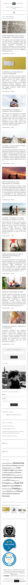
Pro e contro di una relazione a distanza (11, 182)
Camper (9, 468)
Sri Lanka (11, 486)
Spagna (4, 486)
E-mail (3, 398)
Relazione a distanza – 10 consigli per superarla (12, 110)
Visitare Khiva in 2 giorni (8, 426)
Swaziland (9, 488)
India (16, 475)
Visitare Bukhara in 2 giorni (8, 428)
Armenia (4, 463)
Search (14, 357)
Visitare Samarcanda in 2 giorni (9, 435)
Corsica (20, 470)
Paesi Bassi (17, 480)
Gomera (12, 475)
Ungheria (4, 491)
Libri (8, 480)
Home (3, 16)
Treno (21, 488)
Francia (18, 472)
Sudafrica (18, 485)
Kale (9, 582)
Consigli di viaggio (8, 470)
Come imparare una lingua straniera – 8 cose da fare (13, 36)
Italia (13, 477)
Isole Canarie (7, 477)
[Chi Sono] (14, 377)
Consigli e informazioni (6, 53)
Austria (11, 463)
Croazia (4, 472)
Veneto (14, 491)
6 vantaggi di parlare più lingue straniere (12, 72)
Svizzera (4, 489)
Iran (22, 475)
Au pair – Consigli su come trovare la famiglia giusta (13, 218)
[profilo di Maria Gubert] (9, 545)
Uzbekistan (9, 491)
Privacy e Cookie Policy (14, 580)
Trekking (16, 488)
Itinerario (18, 477)
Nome (3, 394)
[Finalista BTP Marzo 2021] (9, 559)
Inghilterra (19, 475)
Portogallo (6, 483)
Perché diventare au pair (12, 292)
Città (18, 468)
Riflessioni (12, 483)
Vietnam (19, 491)
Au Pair (8, 463)
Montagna (12, 480)
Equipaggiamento (11, 472)
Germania (6, 475)
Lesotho (4, 480)
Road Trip (18, 483)
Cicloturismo (14, 468)
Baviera (4, 465)
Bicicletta (9, 465)
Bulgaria (14, 465)
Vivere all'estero (7, 494)
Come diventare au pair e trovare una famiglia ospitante (12, 255)
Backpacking (18, 463)
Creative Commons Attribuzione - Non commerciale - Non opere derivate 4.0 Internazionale (14, 577)
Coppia (15, 470)
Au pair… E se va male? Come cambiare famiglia (13, 146)
